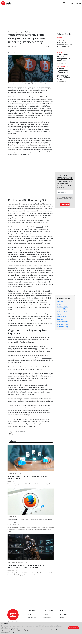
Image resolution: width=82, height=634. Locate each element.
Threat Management (14, 32)
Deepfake (60, 319)
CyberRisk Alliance (32, 617)
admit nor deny (47, 358)
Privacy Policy (59, 199)
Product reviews (63, 614)
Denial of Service (62, 321)
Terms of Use (68, 198)
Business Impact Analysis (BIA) (62, 308)
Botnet (59, 304)
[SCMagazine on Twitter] (13, 622)
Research (62, 617)
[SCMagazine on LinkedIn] (17, 622)
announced (39, 227)
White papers (63, 620)
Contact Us (30, 620)
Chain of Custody (62, 311)
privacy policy (5, 632)
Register (78, 3)
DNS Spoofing (61, 316)
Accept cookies (73, 627)
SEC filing (45, 261)
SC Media (30, 614)
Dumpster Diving (62, 326)
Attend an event (46, 620)
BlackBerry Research (27, 129)
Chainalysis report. (27, 106)
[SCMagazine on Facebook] (9, 622)
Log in (72, 3)
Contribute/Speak (47, 617)
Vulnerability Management (18, 562)
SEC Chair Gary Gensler (22, 316)
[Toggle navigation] (64, 3)
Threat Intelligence (15, 473)
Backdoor (60, 302)
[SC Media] (6, 3)
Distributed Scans (63, 324)
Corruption (60, 314)
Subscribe (65, 204)
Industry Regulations (28, 32)
